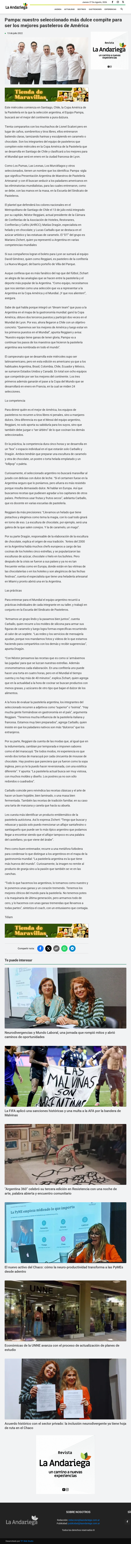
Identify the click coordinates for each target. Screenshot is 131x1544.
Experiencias (110, 9)
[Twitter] (123, 2)
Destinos (81, 9)
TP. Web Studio (26, 1541)
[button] (121, 9)
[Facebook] (112, 2)
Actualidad (69, 9)
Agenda (57, 9)
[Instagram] (117, 2)
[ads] (46, 95)
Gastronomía (95, 9)
